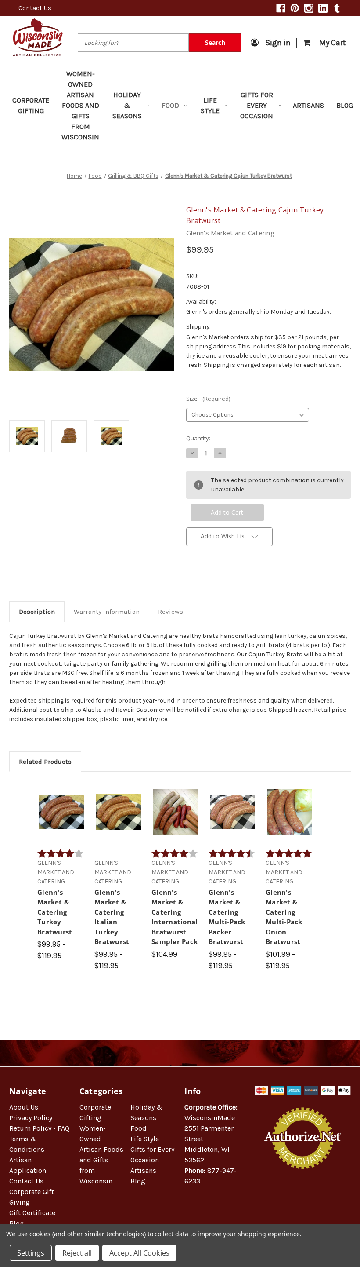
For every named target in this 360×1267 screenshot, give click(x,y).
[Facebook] (280, 8)
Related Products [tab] (45, 761)
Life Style (210, 105)
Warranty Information (107, 611)
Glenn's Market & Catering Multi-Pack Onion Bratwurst (284, 917)
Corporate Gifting (30, 105)
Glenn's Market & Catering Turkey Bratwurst (54, 912)
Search (215, 42)
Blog (344, 105)
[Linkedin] (323, 8)
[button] (303, 1197)
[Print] (220, 581)
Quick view (61, 801)
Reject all (77, 1253)
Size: (208, 399)
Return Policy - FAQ (39, 1128)
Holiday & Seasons (127, 105)
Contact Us (34, 8)
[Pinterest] (294, 8)
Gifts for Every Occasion (256, 105)
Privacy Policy (30, 1117)
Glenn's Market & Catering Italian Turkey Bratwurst (111, 917)
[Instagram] (308, 8)
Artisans (308, 105)
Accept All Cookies (139, 1253)
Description (37, 611)
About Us (23, 1107)
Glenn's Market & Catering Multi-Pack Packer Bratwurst (227, 917)
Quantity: (198, 438)
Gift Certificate (32, 1212)
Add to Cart (175, 820)
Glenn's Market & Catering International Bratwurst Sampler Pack (174, 917)
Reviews (170, 611)
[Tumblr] (337, 8)
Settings (30, 1253)
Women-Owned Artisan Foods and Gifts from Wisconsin (80, 105)
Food (170, 105)
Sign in (278, 43)
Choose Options (61, 820)
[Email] (205, 581)
